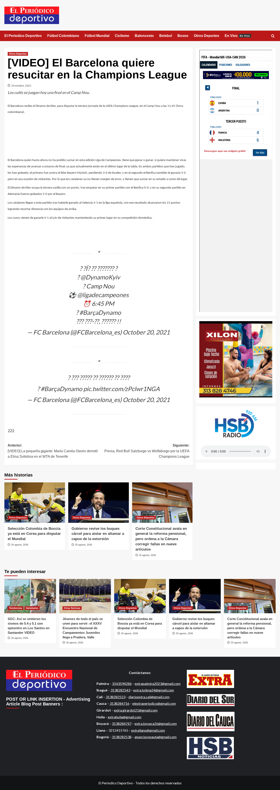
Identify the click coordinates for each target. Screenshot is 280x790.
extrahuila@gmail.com (124, 717)
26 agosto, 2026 (19, 544)
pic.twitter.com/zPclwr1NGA (121, 388)
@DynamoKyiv (100, 277)
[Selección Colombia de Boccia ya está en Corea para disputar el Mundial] (34, 502)
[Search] (273, 36)
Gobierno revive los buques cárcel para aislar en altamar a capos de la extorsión (98, 534)
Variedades (32, 608)
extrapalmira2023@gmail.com (157, 683)
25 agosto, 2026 (83, 544)
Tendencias (15, 608)
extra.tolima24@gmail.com (153, 690)
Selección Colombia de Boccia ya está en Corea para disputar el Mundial (34, 534)
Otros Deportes (206, 36)
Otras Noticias (72, 608)
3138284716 (119, 703)
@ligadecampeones (103, 294)
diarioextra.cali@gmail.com (149, 697)
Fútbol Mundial (97, 36)
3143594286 (122, 683)
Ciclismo (122, 36)
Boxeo (182, 36)
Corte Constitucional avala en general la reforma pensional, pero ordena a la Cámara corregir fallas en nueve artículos (161, 539)
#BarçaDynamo (100, 312)
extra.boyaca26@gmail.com (156, 723)
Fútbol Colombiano (63, 36)
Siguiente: (146, 451)
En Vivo (237, 36)
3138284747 (121, 723)
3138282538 (121, 737)
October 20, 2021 (146, 332)
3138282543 (120, 690)
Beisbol (165, 36)
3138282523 (115, 697)
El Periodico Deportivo (23, 36)
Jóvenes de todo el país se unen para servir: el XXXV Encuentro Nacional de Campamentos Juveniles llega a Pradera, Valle (83, 628)
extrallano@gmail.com (148, 730)
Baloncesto (144, 36)
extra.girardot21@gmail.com (136, 710)
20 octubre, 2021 (21, 85)
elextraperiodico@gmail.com (154, 703)
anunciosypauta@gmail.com (156, 737)
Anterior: (53, 451)
